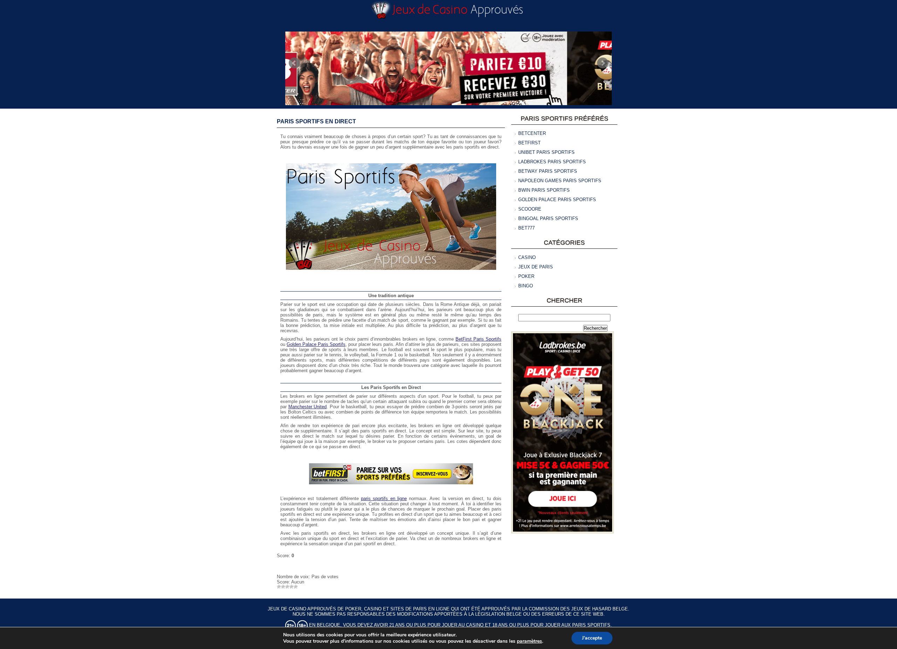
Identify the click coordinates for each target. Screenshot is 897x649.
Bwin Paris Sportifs (544, 190)
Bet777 (526, 228)
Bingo (525, 285)
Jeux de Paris (535, 266)
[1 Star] (279, 587)
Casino (527, 257)
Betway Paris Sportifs (547, 171)
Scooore (529, 209)
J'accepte (592, 638)
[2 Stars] (283, 587)
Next (602, 63)
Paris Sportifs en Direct (316, 121)
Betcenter (532, 133)
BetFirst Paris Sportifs (478, 339)
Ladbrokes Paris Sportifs (552, 161)
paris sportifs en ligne (384, 498)
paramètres (529, 641)
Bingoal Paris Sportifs (548, 218)
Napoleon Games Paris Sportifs (559, 180)
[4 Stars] (291, 587)
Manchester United (307, 406)
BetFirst (529, 142)
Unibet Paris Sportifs (546, 152)
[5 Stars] (296, 587)
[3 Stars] (287, 587)
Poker (526, 276)
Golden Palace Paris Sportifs (316, 344)
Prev (294, 63)
